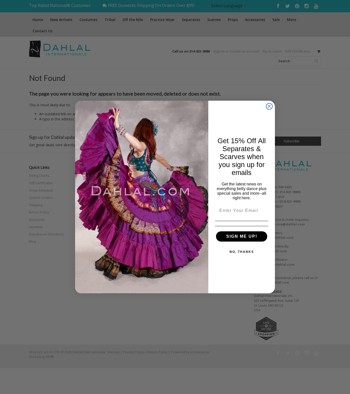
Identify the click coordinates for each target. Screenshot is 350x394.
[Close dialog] (269, 106)
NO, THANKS (242, 252)
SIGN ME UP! (241, 236)
